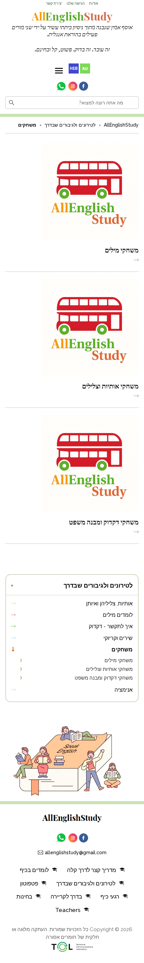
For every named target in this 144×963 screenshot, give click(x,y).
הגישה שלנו (76, 3)
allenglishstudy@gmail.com (75, 852)
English (72, 16)
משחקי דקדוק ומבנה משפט (104, 521)
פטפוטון (29, 883)
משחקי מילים (122, 249)
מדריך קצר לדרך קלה (91, 870)
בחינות (24, 896)
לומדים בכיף (34, 870)
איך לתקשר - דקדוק (111, 626)
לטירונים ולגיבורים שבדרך (70, 125)
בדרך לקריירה (66, 896)
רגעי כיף (109, 896)
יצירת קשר (54, 3)
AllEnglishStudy (121, 125)
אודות (93, 3)
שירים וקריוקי (118, 638)
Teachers (67, 910)
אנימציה (124, 690)
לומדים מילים (118, 615)
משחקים (122, 649)
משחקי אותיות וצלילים (110, 385)
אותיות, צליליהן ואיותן (109, 603)
